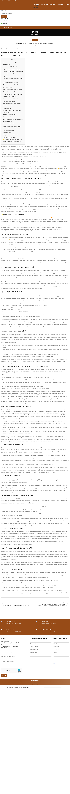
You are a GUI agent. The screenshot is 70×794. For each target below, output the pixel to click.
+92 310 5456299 (17, 632)
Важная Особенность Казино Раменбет (12, 103)
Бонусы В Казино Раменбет (9, 114)
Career (55, 652)
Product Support (34, 646)
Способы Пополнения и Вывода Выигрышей (13, 71)
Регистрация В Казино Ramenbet (10, 124)
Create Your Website (35, 641)
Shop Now (35, 7)
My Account (56, 646)
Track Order (36, 5)
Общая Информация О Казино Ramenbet (12, 99)
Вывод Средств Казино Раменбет (10, 117)
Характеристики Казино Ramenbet (11, 76)
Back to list (35, 604)
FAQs (55, 655)
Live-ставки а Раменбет (8, 87)
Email (2, 659)
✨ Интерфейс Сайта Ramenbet (10, 66)
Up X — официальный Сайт (9, 73)
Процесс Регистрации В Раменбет (11, 135)
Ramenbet (37, 34)
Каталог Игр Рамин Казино (9, 101)
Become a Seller (36, 9)
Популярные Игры (7, 108)
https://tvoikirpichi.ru (16, 186)
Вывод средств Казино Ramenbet (11, 82)
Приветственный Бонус (8, 130)
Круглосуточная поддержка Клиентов (11, 69)
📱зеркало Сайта (7, 132)
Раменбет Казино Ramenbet (9, 106)
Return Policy (33, 655)
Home (32, 34)
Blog (55, 641)
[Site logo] (4, 10)
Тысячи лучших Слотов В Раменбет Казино (13, 119)
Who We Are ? (57, 644)
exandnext (26, 687)
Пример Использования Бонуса (10, 92)
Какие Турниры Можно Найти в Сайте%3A (12, 94)
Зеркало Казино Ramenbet (9, 137)
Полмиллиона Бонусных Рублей (10, 84)
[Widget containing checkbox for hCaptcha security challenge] (11, 670)
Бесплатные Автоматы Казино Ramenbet (12, 89)
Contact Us (56, 649)
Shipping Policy (33, 652)
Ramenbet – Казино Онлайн (9, 96)
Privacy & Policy (34, 649)
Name (2, 664)
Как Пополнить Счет (7, 121)
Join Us (4, 675)
